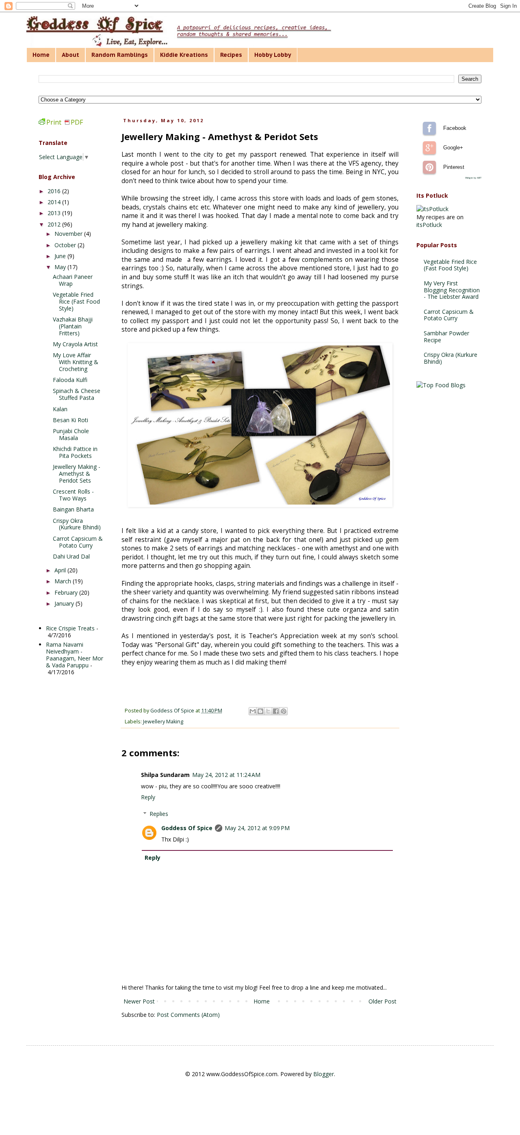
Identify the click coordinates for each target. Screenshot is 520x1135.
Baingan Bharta (73, 509)
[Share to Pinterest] (284, 711)
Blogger (323, 1074)
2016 (55, 191)
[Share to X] (268, 711)
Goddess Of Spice (186, 828)
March (63, 581)
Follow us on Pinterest (429, 167)
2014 (55, 202)
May (60, 267)
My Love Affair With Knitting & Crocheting (75, 362)
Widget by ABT (473, 177)
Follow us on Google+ (429, 147)
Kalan (60, 409)
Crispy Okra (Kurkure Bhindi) (77, 524)
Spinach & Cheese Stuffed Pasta (76, 394)
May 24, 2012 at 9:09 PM (257, 828)
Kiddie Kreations (184, 54)
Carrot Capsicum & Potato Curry (78, 542)
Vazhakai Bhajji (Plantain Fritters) (73, 326)
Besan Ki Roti (70, 420)
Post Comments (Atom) (188, 1014)
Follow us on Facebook (429, 128)
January (65, 603)
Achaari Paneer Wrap (73, 280)
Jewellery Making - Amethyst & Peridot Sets (76, 473)
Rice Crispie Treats (70, 628)
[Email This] (253, 711)
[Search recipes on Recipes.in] (441, 385)
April (60, 570)
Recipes (231, 54)
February (66, 592)
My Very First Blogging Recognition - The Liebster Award (452, 290)
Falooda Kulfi (70, 380)
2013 (55, 213)
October (66, 245)
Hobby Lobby (272, 54)
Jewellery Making (163, 721)
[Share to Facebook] (276, 711)
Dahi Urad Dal (71, 556)
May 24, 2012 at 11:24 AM (226, 775)
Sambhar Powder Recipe (446, 336)
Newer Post (139, 1001)
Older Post (382, 1001)
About (70, 54)
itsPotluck (429, 225)
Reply (148, 797)
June (60, 256)
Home (41, 54)
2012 (55, 224)
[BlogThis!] (260, 711)
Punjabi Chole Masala (71, 434)
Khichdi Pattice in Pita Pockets (75, 452)
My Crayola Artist (75, 344)
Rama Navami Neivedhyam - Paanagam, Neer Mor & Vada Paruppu (74, 655)
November (69, 233)
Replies (159, 814)
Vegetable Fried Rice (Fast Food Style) (76, 301)
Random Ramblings (119, 54)
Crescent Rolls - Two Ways (73, 495)
